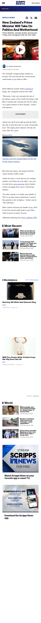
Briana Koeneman (15, 66)
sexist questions (18, 184)
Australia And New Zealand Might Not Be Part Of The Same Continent (19, 160)
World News (8, 18)
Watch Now (35, 3)
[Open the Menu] (3, 3)
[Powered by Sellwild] (36, 396)
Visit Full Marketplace (32, 280)
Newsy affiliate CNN (29, 217)
